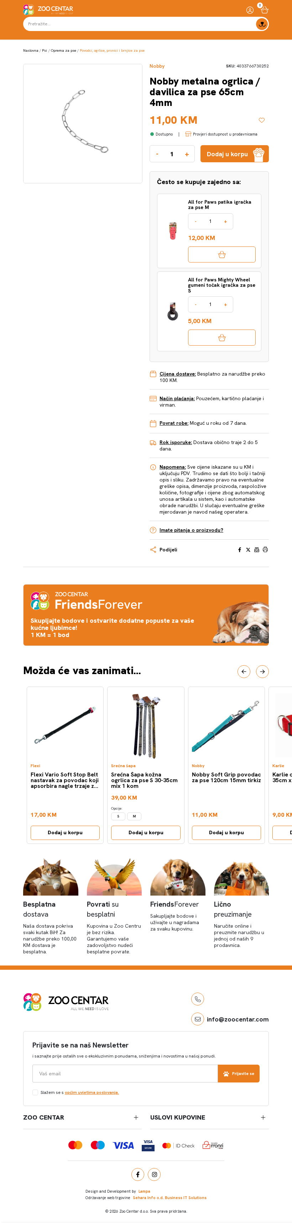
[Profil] (250, 10)
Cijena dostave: (178, 374)
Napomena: (173, 467)
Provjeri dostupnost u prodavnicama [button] (225, 134)
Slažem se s (80, 1092)
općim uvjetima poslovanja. (92, 1092)
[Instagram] (154, 1174)
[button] (244, 671)
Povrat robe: (174, 423)
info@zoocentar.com (238, 1019)
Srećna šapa (123, 766)
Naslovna (30, 50)
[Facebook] (137, 1174)
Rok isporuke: (176, 442)
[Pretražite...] (262, 24)
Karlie (278, 766)
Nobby (157, 66)
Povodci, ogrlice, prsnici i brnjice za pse (112, 50)
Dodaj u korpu (65, 832)
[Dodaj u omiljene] (264, 120)
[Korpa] (265, 10)
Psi (44, 50)
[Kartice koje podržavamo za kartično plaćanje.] (75, 1145)
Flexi (35, 766)
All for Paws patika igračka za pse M (219, 204)
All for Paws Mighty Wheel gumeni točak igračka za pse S (221, 285)
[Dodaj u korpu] (222, 254)
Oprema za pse (63, 50)
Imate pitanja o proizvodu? (191, 530)
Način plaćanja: (177, 398)
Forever (174, 904)
